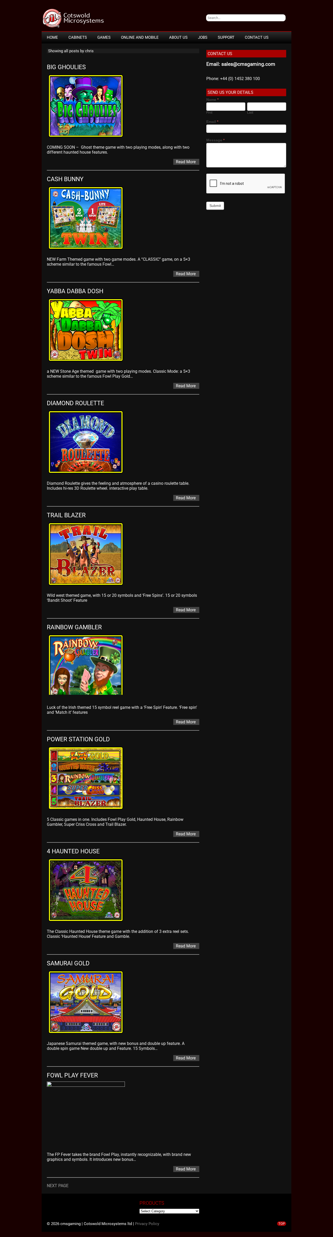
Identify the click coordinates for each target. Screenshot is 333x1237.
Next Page (57, 1185)
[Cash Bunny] (88, 250)
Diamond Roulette (75, 403)
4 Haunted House (73, 851)
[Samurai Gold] (88, 1034)
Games (104, 37)
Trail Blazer (66, 515)
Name (212, 99)
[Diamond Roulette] (88, 474)
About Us (178, 37)
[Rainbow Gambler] (88, 698)
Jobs (202, 37)
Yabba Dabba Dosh (75, 291)
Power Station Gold (78, 739)
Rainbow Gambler (74, 627)
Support (226, 37)
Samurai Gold (68, 963)
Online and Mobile (140, 37)
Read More (186, 161)
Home (52, 37)
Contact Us (256, 37)
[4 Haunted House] (88, 922)
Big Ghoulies (66, 67)
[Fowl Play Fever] (88, 1085)
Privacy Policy (147, 1223)
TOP (281, 1224)
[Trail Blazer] (88, 586)
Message (215, 140)
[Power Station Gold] (88, 810)
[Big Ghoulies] (88, 138)
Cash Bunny (65, 179)
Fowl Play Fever (72, 1075)
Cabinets (77, 37)
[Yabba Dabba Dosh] (88, 362)
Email (212, 122)
